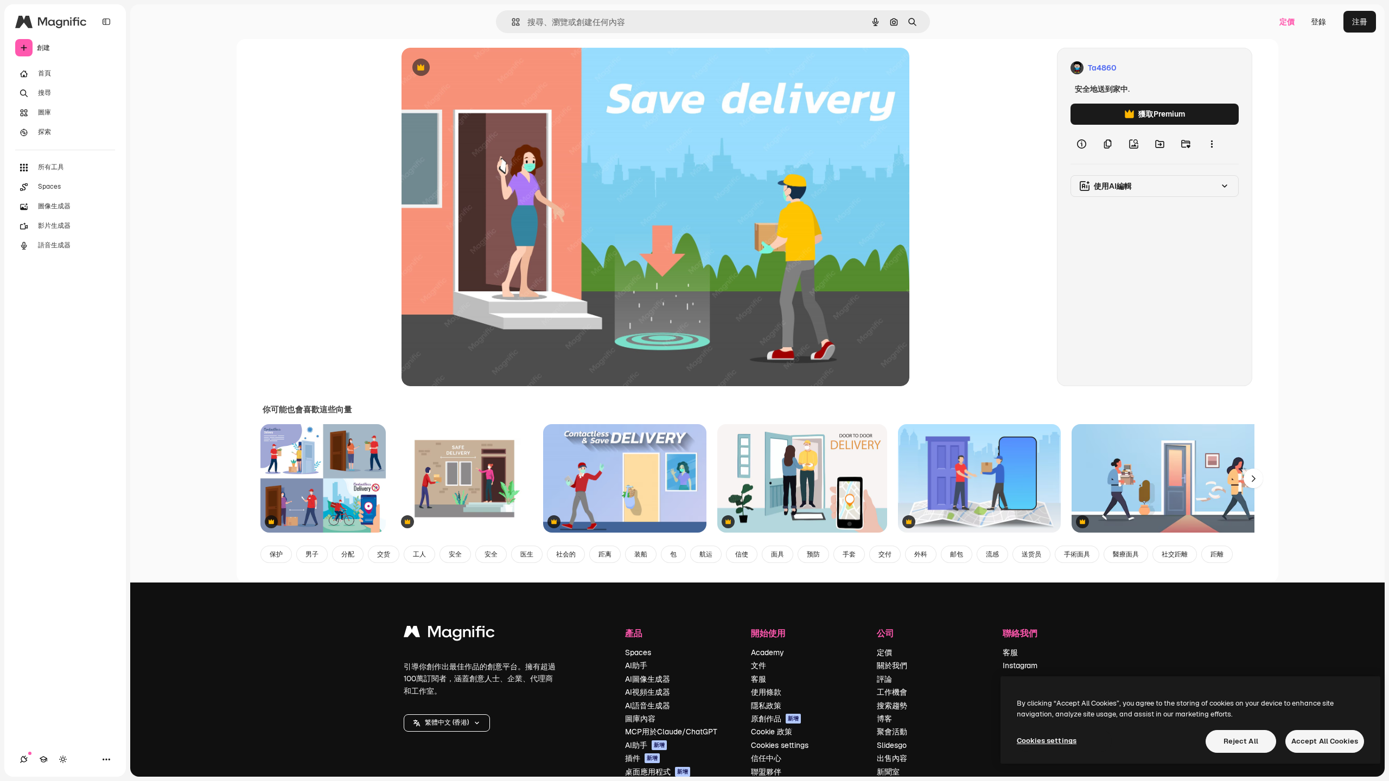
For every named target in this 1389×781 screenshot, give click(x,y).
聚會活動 (892, 732)
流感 (992, 554)
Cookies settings (779, 745)
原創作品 (775, 719)
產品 (633, 632)
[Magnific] (449, 634)
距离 (604, 554)
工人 (419, 554)
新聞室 (888, 772)
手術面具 (1077, 554)
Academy (767, 652)
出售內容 (892, 758)
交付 (884, 554)
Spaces (638, 652)
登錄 (1318, 22)
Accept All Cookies (1324, 741)
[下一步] (1253, 478)
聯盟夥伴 (766, 772)
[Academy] (43, 759)
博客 (884, 719)
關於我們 (892, 665)
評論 (884, 679)
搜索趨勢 (892, 705)
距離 (1217, 554)
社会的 (566, 554)
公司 (885, 632)
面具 (777, 554)
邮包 (956, 554)
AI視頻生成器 (647, 692)
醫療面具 (1126, 554)
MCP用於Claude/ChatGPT (671, 732)
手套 (849, 554)
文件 (758, 665)
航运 (705, 554)
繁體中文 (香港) (447, 722)
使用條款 (766, 692)
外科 (920, 554)
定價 (1287, 22)
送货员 (1031, 554)
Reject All (1241, 741)
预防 (813, 554)
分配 (347, 554)
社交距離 (1175, 554)
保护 (276, 554)
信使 (741, 554)
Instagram (1020, 665)
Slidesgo (892, 745)
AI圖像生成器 (647, 679)
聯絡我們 (1020, 632)
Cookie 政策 (771, 732)
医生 (526, 554)
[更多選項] (1211, 144)
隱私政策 (766, 705)
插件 (641, 758)
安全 (455, 554)
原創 (464, 68)
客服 (758, 679)
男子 (311, 554)
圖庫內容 (640, 719)
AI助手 (636, 665)
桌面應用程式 (656, 772)
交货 (383, 554)
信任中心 (766, 758)
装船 (640, 554)
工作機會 (892, 692)
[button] (447, 723)
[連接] (24, 759)
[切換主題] (63, 759)
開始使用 (768, 632)
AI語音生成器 (647, 705)
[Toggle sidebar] (106, 21)
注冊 (1359, 22)
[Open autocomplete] (511, 22)
